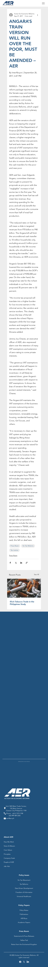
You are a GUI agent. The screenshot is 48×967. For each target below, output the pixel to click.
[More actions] (37, 15)
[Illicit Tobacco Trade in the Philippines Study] (24, 588)
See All (36, 574)
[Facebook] (20, 962)
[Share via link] (27, 563)
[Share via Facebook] (10, 563)
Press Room (15, 546)
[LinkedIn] (27, 962)
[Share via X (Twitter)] (16, 563)
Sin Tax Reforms (28, 546)
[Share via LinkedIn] (21, 563)
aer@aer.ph (10, 818)
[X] (24, 962)
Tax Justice (14, 550)
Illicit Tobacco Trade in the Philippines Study (22, 602)
